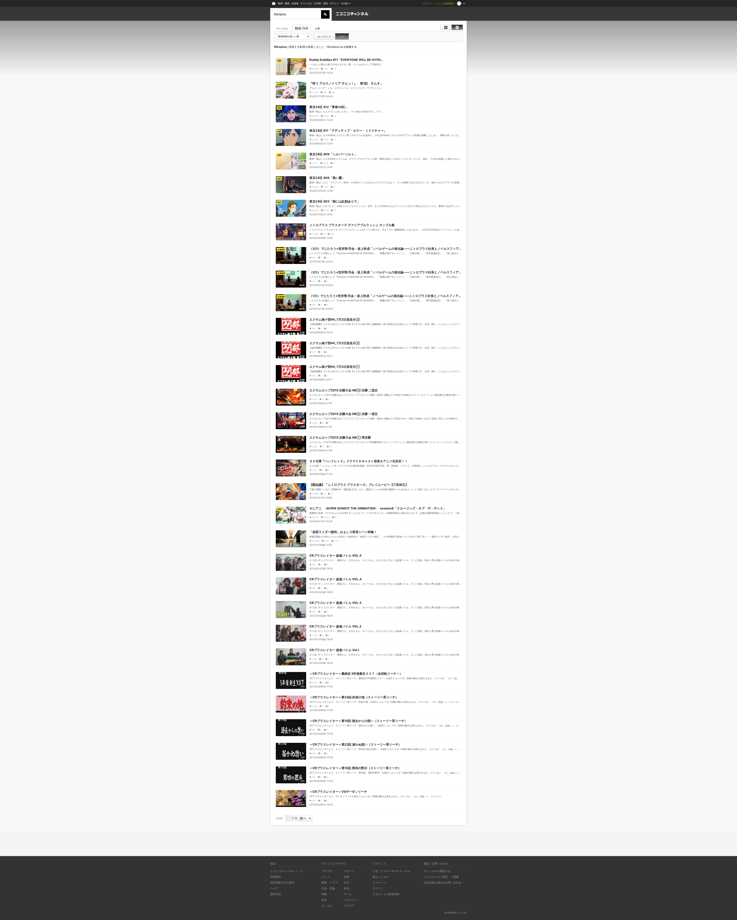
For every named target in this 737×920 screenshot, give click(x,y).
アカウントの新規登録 (386, 894)
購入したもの (381, 876)
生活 (346, 882)
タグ (342, 36)
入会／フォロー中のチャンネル (391, 871)
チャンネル (306, 3)
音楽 (324, 899)
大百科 (317, 3)
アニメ (325, 876)
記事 (317, 28)
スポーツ (349, 871)
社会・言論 (328, 888)
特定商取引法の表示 (282, 882)
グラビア (349, 905)
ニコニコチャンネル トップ (286, 871)
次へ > (305, 818)
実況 (325, 3)
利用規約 (275, 876)
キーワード (324, 36)
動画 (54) (301, 28)
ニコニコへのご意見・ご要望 (441, 876)
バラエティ (350, 899)
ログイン (427, 3)
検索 (325, 14)
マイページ (379, 882)
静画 (287, 3)
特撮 (324, 894)
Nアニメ (334, 3)
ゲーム (348, 894)
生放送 (295, 3)
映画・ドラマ (329, 882)
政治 (346, 888)
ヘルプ (274, 888)
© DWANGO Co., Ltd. (455, 912)
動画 (280, 3)
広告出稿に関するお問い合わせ (442, 882)
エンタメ (326, 905)
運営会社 (275, 894)
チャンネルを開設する (437, 871)
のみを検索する (342, 46)
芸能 (346, 876)
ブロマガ (326, 871)
